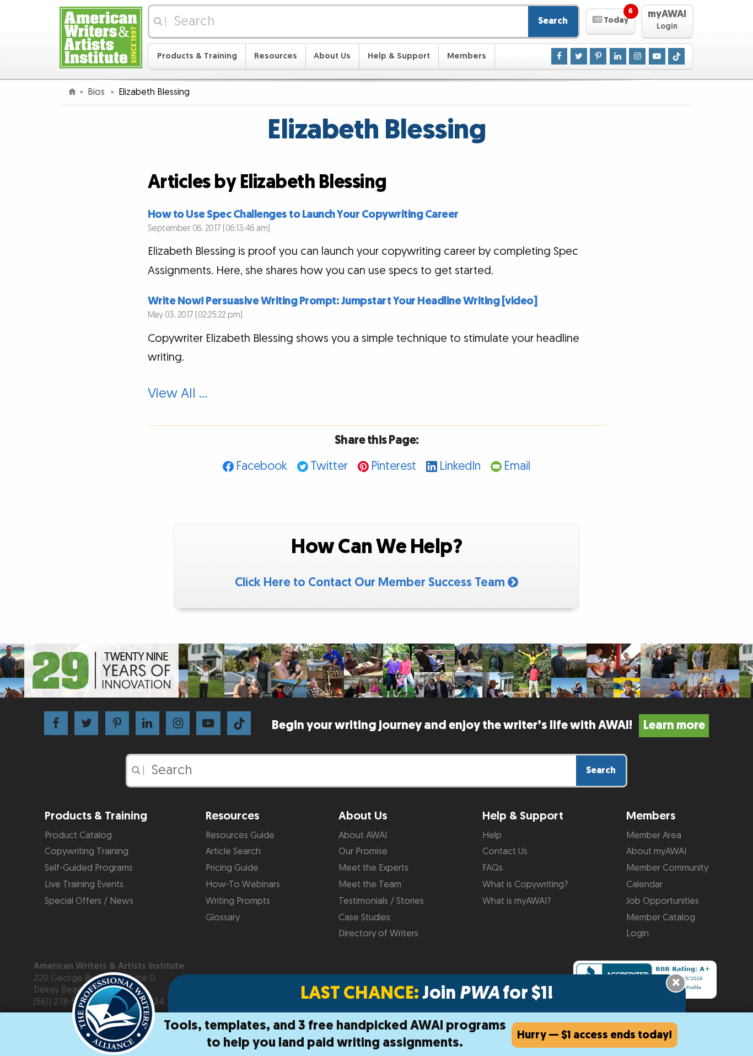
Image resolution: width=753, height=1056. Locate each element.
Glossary (223, 918)
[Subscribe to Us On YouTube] (657, 56)
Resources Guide (240, 835)
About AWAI (362, 835)
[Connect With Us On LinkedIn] (618, 56)
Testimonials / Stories (381, 901)
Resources (275, 56)
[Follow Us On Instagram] (637, 56)
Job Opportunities (662, 901)
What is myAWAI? (516, 901)
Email (517, 466)
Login (637, 934)
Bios (97, 92)
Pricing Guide (232, 868)
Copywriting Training (86, 851)
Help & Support (399, 56)
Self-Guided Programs (89, 868)
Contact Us (505, 851)
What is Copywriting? (525, 884)
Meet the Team (369, 884)
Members (466, 56)
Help (492, 835)
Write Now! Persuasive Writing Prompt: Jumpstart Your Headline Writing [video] (342, 301)
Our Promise (363, 851)
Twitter (329, 466)
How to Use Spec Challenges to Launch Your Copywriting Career (303, 214)
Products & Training (197, 56)
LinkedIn (460, 466)
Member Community (667, 868)
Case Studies (364, 918)
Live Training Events (84, 884)
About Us (332, 56)
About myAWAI (656, 851)
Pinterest (393, 466)
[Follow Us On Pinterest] (598, 56)
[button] (610, 21)
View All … (177, 394)
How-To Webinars (243, 884)
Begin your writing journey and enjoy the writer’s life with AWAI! (488, 725)
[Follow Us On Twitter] (579, 56)
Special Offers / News (89, 901)
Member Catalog (660, 918)
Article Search (233, 851)
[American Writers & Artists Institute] (101, 36)
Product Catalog (78, 835)
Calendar (644, 884)
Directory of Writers (378, 934)
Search (553, 21)
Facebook (261, 466)
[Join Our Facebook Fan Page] (559, 56)
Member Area (653, 835)
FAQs (492, 868)
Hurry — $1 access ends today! (594, 1035)
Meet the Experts (373, 868)
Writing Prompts (238, 901)
